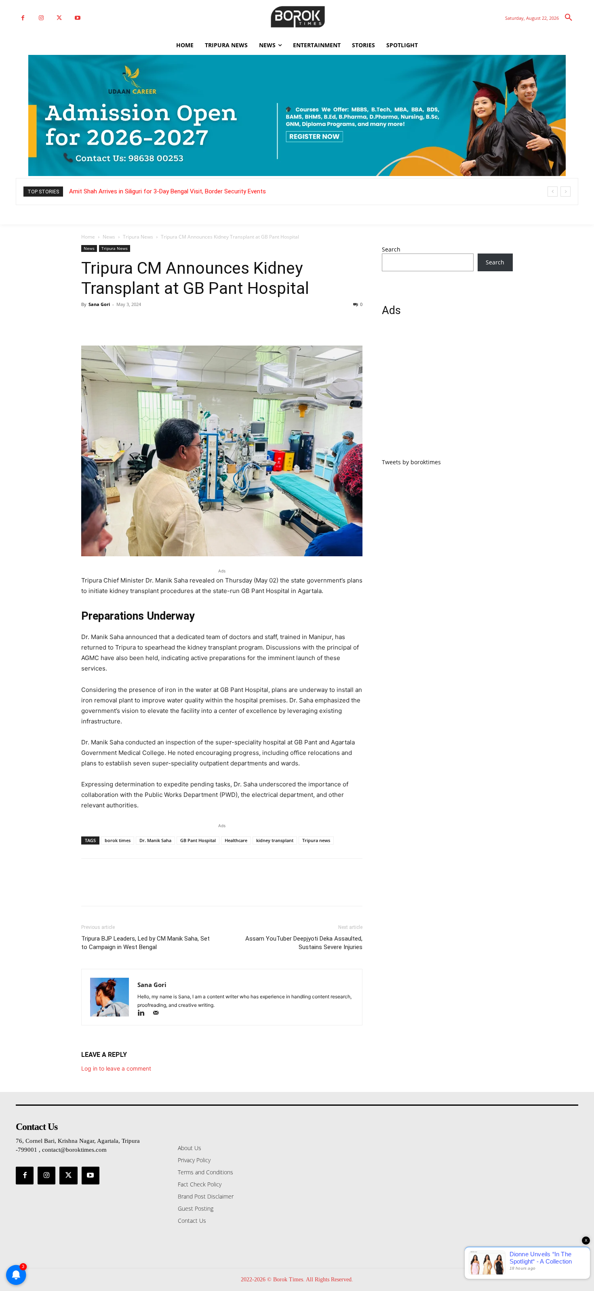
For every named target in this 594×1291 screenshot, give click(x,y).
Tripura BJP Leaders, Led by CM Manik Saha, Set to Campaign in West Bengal (145, 943)
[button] (568, 17)
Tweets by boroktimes (411, 462)
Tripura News (138, 236)
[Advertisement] (447, 392)
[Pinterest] (126, 322)
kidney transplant (274, 840)
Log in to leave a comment (116, 1068)
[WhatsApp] (145, 322)
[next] (565, 192)
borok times (118, 840)
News (109, 236)
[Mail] (158, 1013)
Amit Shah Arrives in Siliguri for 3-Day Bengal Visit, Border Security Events (167, 191)
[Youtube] (77, 18)
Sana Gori (99, 304)
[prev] (553, 192)
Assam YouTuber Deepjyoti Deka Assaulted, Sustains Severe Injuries (303, 943)
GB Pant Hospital (198, 840)
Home (88, 236)
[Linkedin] (144, 1013)
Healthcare (236, 840)
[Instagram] (41, 18)
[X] (59, 18)
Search (391, 249)
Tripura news (316, 840)
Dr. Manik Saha (155, 840)
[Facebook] (23, 18)
